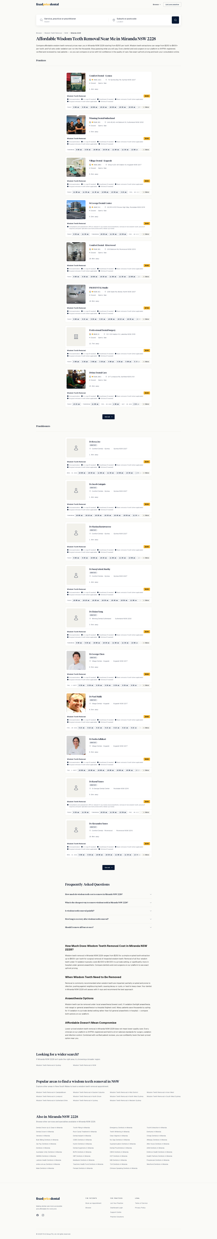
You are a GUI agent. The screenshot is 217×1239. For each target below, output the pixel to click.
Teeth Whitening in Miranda (119, 1132)
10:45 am (140, 319)
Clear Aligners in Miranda (119, 1136)
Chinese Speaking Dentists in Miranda (123, 1168)
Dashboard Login (116, 1208)
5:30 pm (137, 362)
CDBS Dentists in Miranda (82, 1140)
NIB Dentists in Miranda (118, 1160)
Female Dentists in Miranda (83, 1168)
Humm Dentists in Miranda (82, 1144)
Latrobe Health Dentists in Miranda (48, 1160)
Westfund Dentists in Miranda (157, 1164)
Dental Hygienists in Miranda (83, 1148)
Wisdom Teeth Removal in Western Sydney (125, 1100)
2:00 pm (76, 362)
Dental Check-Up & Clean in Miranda (49, 1128)
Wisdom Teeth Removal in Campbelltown (51, 1092)
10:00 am (94, 107)
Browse (156, 5)
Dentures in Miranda (154, 1132)
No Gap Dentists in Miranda (120, 1140)
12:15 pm (76, 404)
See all (107, 417)
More (147, 107)
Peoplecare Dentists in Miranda (158, 1160)
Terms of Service (141, 1203)
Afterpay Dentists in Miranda (157, 1140)
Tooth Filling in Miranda (81, 1128)
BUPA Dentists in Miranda (82, 1152)
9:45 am (102, 319)
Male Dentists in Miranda (45, 1168)
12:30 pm (114, 192)
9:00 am (76, 107)
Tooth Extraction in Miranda (157, 1128)
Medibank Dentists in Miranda (83, 1160)
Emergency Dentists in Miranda (121, 1128)
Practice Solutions (117, 1217)
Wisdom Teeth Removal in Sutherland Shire (52, 1100)
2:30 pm (85, 362)
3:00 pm (93, 362)
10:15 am (121, 319)
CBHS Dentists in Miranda (119, 1152)
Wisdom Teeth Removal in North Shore (87, 1096)
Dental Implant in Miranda (82, 1136)
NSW (66, 33)
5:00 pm (128, 362)
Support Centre (115, 1212)
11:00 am (115, 150)
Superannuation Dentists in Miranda (123, 1144)
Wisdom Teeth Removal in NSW (84, 1065)
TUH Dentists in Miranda (118, 1164)
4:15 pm (123, 192)
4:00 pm (111, 362)
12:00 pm (134, 150)
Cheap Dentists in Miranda (156, 1136)
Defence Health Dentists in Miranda (159, 1152)
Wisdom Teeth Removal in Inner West (160, 1092)
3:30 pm (102, 362)
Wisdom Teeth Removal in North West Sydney (127, 1096)
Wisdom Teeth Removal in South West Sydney (164, 1096)
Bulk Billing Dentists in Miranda (47, 1140)
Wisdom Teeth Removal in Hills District (124, 1092)
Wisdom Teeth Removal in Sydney (48, 1065)
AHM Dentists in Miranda (155, 1148)
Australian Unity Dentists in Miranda (49, 1152)
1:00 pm (116, 404)
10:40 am (132, 107)
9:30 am (85, 107)
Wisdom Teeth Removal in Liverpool (49, 1096)
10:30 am (122, 107)
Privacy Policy (140, 1208)
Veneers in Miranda (43, 1136)
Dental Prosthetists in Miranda (121, 1148)
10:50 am (141, 107)
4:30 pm (119, 362)
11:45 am (95, 192)
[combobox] (74, 18)
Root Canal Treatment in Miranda (85, 1132)
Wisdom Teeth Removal (53, 33)
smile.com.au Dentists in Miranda (48, 1164)
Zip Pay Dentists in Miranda (46, 1144)
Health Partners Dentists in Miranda (159, 1156)
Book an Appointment (93, 1203)
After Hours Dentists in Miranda (158, 1144)
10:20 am (113, 107)
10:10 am (103, 107)
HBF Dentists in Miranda (81, 1156)
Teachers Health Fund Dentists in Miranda (88, 1164)
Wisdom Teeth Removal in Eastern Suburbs (89, 1092)
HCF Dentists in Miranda (118, 1156)
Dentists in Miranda (43, 1148)
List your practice (172, 5)
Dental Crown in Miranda (45, 1132)
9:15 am (85, 319)
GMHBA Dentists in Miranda (46, 1156)
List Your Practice (116, 1203)
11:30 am (125, 150)
